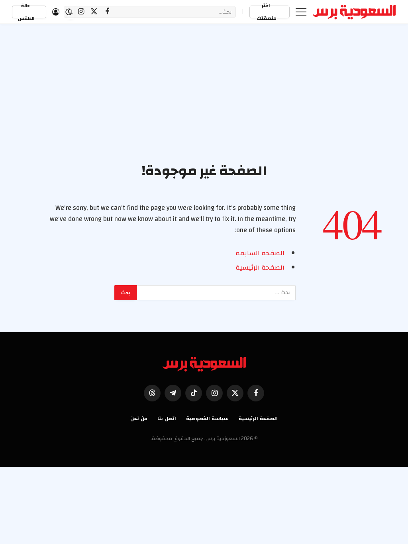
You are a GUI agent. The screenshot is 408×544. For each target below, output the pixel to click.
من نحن (138, 418)
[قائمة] (301, 12)
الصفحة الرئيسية (259, 268)
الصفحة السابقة (259, 253)
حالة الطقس (26, 12)
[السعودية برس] (354, 12)
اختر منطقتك (267, 12)
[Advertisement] (204, 102)
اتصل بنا (166, 418)
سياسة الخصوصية (207, 418)
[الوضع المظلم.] (68, 12)
